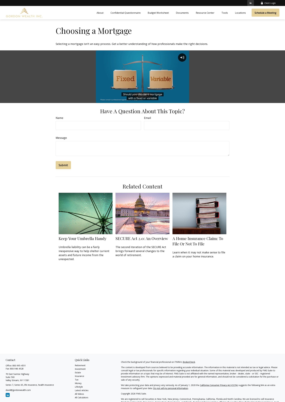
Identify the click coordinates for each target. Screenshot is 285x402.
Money (78, 383)
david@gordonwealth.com (18, 390)
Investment (80, 369)
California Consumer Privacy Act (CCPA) (219, 385)
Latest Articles (81, 390)
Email (147, 118)
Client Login (270, 3)
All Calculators (81, 397)
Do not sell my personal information (170, 388)
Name (59, 118)
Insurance (79, 376)
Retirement (80, 365)
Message (61, 138)
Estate (78, 372)
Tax (76, 379)
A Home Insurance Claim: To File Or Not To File (197, 241)
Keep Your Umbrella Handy (82, 238)
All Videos (79, 393)
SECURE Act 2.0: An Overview (141, 238)
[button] (100, 13)
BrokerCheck (189, 362)
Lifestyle (79, 386)
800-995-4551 (19, 365)
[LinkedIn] (250, 3)
